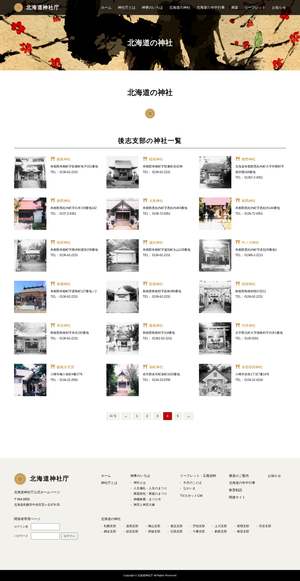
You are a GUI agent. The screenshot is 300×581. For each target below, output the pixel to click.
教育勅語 (235, 490)
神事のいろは (152, 7)
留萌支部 (243, 526)
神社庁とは (126, 7)
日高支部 (176, 531)
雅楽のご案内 (239, 476)
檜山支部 (154, 526)
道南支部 (132, 526)
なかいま (189, 488)
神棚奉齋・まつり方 (147, 499)
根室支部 (243, 531)
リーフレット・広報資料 (198, 476)
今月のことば (192, 482)
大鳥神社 (156, 201)
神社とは (140, 482)
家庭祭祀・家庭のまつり (150, 493)
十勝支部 (199, 531)
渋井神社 (249, 325)
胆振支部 (154, 531)
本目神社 (64, 325)
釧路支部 (221, 531)
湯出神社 (156, 242)
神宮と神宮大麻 (144, 504)
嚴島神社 (64, 159)
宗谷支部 (265, 526)
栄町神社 (156, 367)
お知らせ (279, 7)
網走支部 (110, 531)
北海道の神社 (179, 7)
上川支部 (221, 526)
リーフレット (255, 7)
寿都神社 (64, 284)
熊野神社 (249, 159)
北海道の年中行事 (211, 7)
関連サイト (237, 497)
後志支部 (176, 526)
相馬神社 (249, 201)
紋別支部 (132, 531)
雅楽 (234, 7)
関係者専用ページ (27, 519)
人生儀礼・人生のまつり (150, 488)
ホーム (106, 7)
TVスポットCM (191, 495)
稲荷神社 (156, 159)
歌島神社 (156, 284)
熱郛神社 (64, 201)
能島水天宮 (65, 367)
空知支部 (199, 526)
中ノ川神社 (250, 242)
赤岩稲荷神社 (252, 367)
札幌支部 (110, 526)
